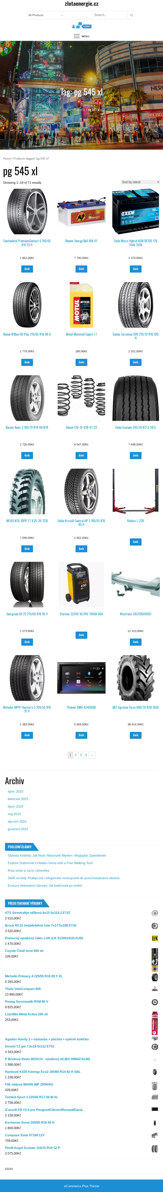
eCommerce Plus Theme (81, 1186)
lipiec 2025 (15, 791)
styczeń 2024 (17, 821)
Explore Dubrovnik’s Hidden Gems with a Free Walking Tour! (50, 863)
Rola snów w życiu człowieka (28, 870)
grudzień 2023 (18, 829)
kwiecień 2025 (18, 799)
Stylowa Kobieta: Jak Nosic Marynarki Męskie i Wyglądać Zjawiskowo (57, 855)
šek (27, 269)
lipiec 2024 (15, 806)
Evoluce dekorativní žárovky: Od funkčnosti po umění (45, 885)
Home (7, 158)
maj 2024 (14, 814)
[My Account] (73, 27)
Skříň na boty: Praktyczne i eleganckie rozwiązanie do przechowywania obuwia (63, 878)
